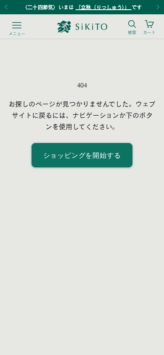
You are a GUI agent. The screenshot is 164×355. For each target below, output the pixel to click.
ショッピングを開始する (82, 155)
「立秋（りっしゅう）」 (104, 7)
